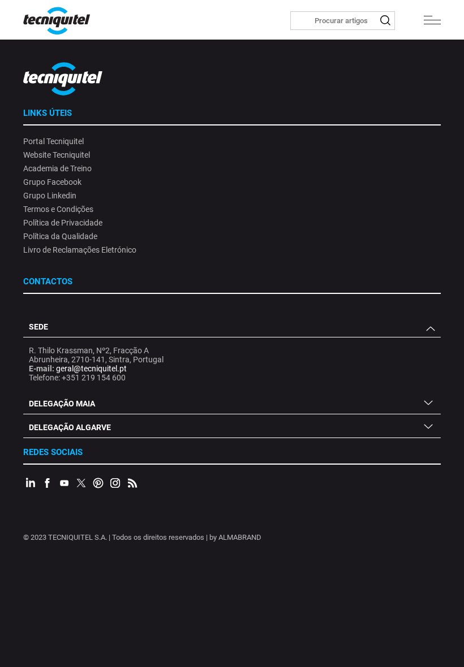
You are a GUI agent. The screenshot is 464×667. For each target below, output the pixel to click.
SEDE (38, 326)
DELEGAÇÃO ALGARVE (70, 427)
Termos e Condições (58, 209)
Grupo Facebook (52, 182)
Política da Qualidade (60, 236)
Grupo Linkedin (49, 195)
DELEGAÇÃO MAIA (62, 403)
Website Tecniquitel (56, 154)
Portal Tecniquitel (53, 141)
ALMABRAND (239, 537)
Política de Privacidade (62, 222)
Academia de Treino (57, 168)
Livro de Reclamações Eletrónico (79, 249)
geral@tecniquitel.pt (91, 368)
